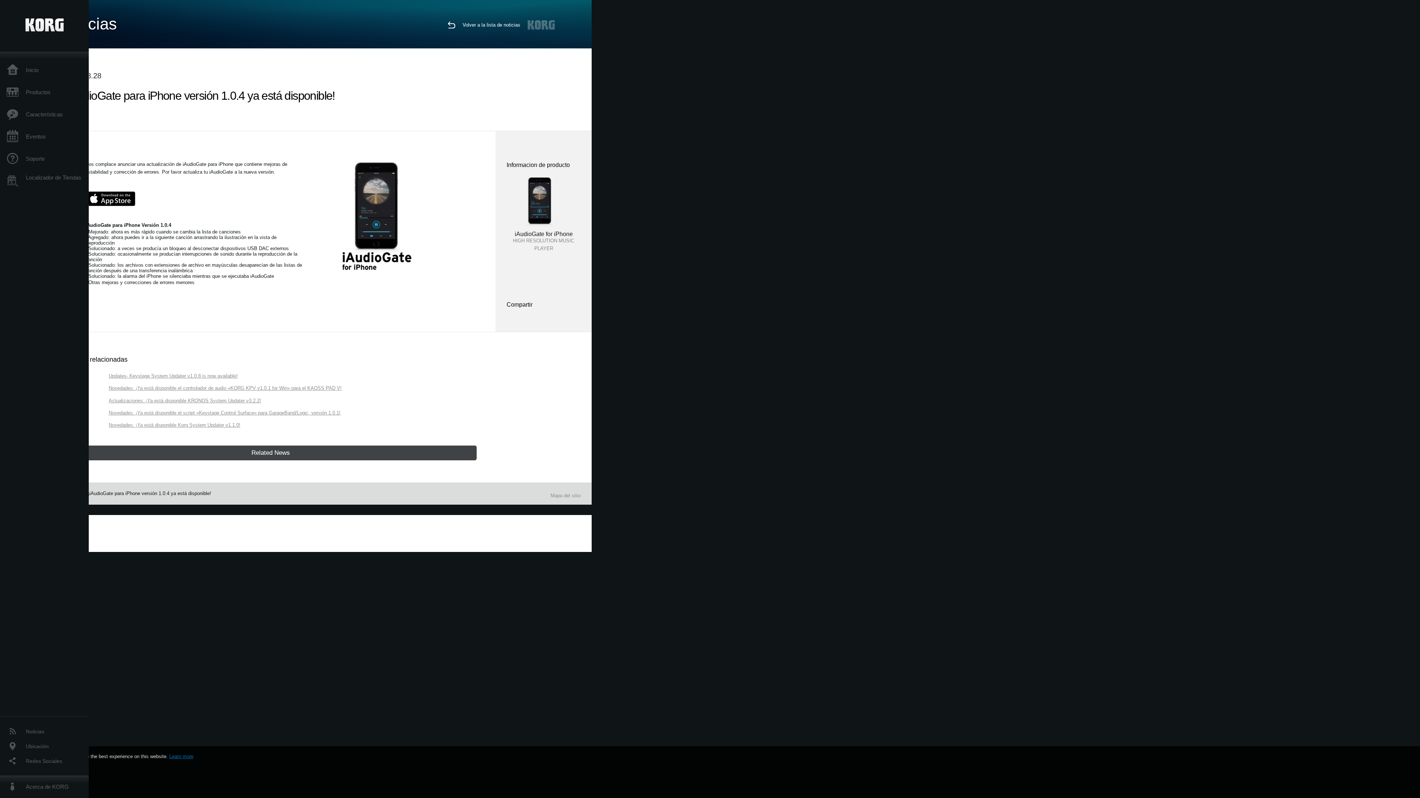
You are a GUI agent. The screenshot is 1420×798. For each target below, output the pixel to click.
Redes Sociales (44, 761)
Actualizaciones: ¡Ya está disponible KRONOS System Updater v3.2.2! (185, 400)
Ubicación (37, 746)
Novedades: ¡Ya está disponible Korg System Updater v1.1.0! (174, 425)
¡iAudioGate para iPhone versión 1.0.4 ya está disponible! (149, 493)
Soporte (35, 159)
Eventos (36, 136)
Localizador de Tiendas (53, 177)
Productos (38, 92)
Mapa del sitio (566, 495)
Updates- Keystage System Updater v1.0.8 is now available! (173, 376)
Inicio (32, 70)
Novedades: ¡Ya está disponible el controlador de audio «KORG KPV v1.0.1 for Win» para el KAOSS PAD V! (225, 388)
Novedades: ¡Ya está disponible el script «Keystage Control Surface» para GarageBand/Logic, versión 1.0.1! (225, 413)
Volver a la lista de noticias (491, 25)
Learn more (181, 756)
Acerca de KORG (47, 787)
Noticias (35, 731)
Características (44, 114)
